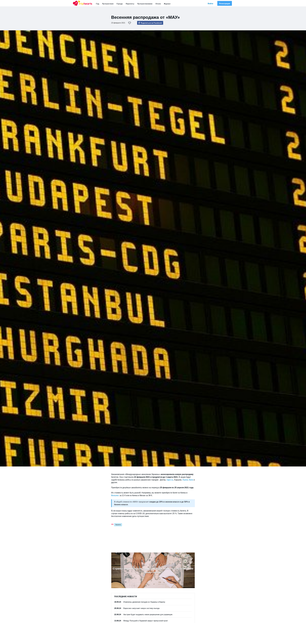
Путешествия (107, 4)
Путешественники (144, 4)
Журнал (167, 4)
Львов (185, 480)
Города (120, 4)
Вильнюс (115, 495)
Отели (158, 4)
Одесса (170, 480)
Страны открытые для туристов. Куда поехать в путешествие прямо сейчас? (153, 570)
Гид (97, 4)
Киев (191, 480)
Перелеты (130, 4)
